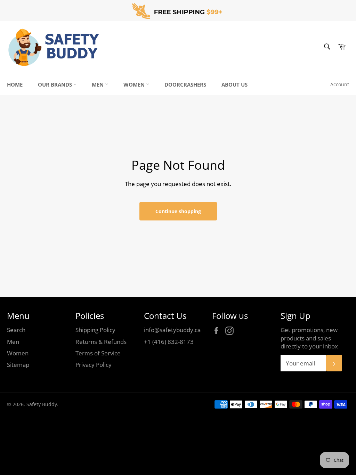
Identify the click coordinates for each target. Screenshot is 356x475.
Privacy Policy (93, 365)
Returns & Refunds (101, 342)
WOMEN (134, 84)
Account (339, 84)
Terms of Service (98, 353)
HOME (15, 84)
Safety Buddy (41, 404)
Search (16, 330)
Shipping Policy (95, 330)
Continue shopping (178, 211)
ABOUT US (234, 84)
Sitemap (18, 365)
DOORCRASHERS (185, 84)
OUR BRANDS (55, 84)
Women (18, 353)
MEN (98, 84)
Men (13, 342)
